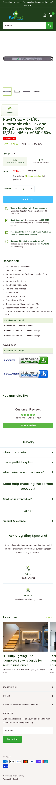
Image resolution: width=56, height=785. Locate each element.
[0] (51, 15)
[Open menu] (4, 15)
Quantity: (7, 189)
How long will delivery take (18, 462)
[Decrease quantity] (16, 189)
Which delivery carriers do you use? (23, 472)
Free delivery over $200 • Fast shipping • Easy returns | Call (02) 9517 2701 (28, 3)
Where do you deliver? (16, 452)
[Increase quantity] (31, 189)
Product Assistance (14, 521)
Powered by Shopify (11, 779)
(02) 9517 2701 (43, 244)
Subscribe (12, 739)
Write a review (28, 425)
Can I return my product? (17, 499)
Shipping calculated (34, 176)
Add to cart (28, 199)
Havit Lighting (10, 144)
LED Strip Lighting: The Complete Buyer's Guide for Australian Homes (22, 660)
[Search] (49, 25)
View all (49, 617)
